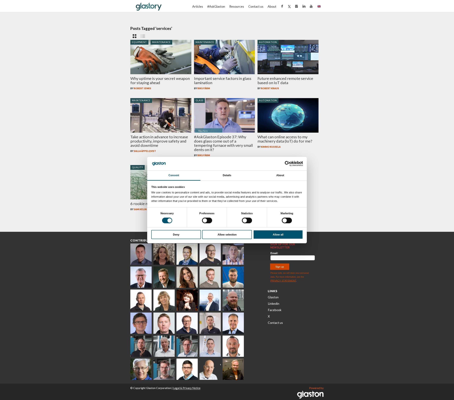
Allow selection (227, 234)
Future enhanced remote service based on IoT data (285, 80)
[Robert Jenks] (210, 300)
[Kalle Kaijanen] (210, 277)
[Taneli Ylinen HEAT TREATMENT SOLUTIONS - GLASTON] (233, 254)
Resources (236, 6)
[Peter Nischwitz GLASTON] (233, 323)
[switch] (207, 220)
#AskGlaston (216, 6)
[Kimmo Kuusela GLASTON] (233, 277)
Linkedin (273, 303)
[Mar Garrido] (187, 277)
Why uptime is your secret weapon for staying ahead (160, 80)
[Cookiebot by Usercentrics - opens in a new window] (287, 163)
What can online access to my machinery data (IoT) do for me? (285, 138)
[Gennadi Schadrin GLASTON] (141, 323)
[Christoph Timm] (210, 369)
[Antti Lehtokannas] (187, 346)
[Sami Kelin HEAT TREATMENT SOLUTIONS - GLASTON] (233, 369)
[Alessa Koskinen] (141, 346)
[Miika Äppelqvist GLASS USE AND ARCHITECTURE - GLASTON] (187, 254)
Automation (268, 42)
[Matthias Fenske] (210, 346)
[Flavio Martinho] (210, 323)
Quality (137, 167)
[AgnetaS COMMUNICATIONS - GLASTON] (164, 300)
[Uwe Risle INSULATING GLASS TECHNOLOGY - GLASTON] (141, 277)
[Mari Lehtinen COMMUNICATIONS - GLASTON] (164, 254)
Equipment (139, 42)
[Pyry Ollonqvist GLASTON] (187, 369)
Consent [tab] (173, 175)
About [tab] (280, 175)
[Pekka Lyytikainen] (233, 300)
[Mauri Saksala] (164, 277)
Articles (197, 6)
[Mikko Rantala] (164, 323)
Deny (176, 234)
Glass (199, 100)
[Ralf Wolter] (164, 346)
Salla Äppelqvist (145, 151)
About (272, 6)
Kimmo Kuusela (271, 147)
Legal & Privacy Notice (186, 388)
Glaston (273, 297)
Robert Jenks (142, 88)
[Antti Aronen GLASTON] (210, 254)
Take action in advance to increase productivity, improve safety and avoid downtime (159, 141)
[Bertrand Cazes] (233, 346)
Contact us (255, 6)
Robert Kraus (270, 88)
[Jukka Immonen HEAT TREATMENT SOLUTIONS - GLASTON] (141, 300)
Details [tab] (227, 175)
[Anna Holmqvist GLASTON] (187, 300)
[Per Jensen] (141, 369)
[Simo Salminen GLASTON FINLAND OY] (187, 323)
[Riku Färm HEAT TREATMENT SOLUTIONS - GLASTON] (141, 254)
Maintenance (161, 42)
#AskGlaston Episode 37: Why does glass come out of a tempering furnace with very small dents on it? (223, 143)
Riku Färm (203, 88)
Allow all (278, 234)
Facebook (274, 310)
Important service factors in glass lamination (222, 80)
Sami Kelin (140, 209)
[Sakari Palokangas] (164, 369)
